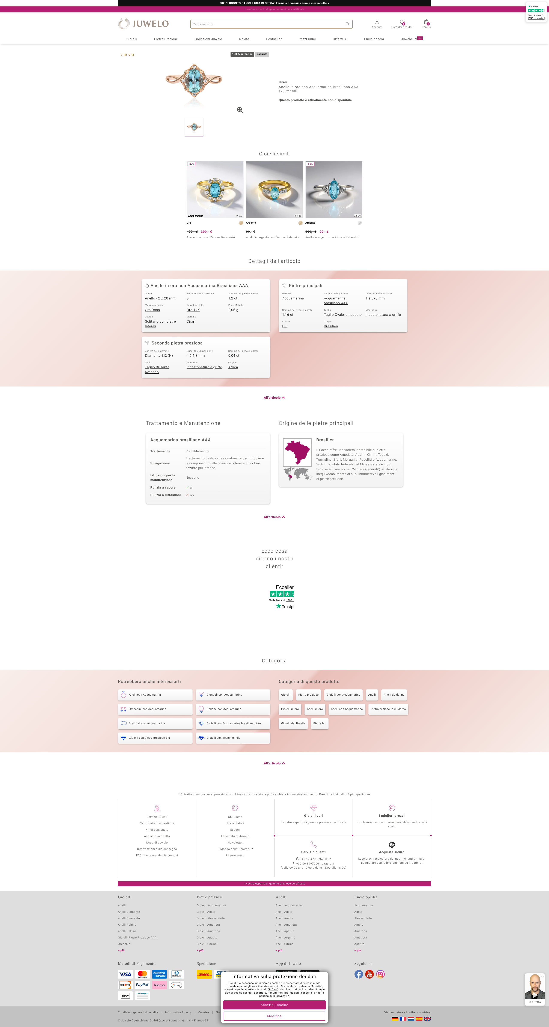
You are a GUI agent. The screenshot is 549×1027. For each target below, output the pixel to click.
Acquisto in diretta (157, 836)
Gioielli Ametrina (208, 931)
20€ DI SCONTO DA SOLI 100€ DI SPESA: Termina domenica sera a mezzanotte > (274, 3)
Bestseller (274, 39)
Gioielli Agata (206, 912)
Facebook (358, 974)
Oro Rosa (152, 310)
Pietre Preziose (166, 39)
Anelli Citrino (285, 944)
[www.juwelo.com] (427, 1019)
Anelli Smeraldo (129, 918)
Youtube (369, 974)
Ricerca (348, 24)
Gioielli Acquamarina (211, 906)
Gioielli (131, 39)
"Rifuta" (273, 990)
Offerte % (340, 39)
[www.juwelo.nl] (411, 1019)
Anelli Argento (285, 938)
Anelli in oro (315, 709)
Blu (284, 326)
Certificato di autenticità (157, 823)
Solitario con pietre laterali (160, 324)
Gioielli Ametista (208, 925)
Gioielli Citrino (207, 944)
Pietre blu (319, 724)
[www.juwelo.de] (395, 1019)
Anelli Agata (284, 912)
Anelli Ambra (284, 918)
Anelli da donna (394, 695)
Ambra (359, 925)
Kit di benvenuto (157, 830)
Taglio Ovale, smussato (343, 314)
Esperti (235, 830)
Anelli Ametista (286, 925)
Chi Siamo (235, 817)
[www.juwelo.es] (419, 1019)
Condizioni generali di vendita (138, 1013)
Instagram (380, 974)
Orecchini (124, 944)
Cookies (203, 1013)
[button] (377, 24)
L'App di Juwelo (157, 843)
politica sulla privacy (272, 996)
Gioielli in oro (290, 709)
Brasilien (331, 326)
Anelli (372, 695)
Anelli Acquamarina (289, 906)
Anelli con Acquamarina (347, 709)
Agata (358, 912)
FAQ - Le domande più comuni (157, 856)
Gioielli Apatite (207, 938)
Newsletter (235, 843)
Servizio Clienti (156, 817)
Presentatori (235, 823)
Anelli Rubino (127, 925)
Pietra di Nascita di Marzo (388, 709)
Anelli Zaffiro (127, 931)
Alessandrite (363, 918)
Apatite (359, 944)
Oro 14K (193, 310)
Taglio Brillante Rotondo (157, 370)
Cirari (191, 321)
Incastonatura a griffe (383, 314)
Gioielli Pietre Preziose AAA (137, 938)
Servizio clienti (313, 852)
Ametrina (360, 931)
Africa (233, 367)
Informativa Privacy (178, 1013)
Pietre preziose (308, 695)
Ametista (360, 938)
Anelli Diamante (129, 912)
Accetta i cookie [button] (274, 1005)
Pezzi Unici (307, 39)
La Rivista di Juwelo (235, 836)
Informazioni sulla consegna (157, 849)
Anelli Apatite (285, 931)
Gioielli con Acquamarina (343, 695)
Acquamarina (293, 298)
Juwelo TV (411, 39)
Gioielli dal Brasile (293, 724)
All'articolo (272, 397)
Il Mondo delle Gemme (233, 849)
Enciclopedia (374, 39)
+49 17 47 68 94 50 (313, 859)
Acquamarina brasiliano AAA (336, 301)
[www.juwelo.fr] (403, 1019)
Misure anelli (235, 856)
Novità (244, 39)
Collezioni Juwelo (208, 39)
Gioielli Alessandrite (211, 918)
